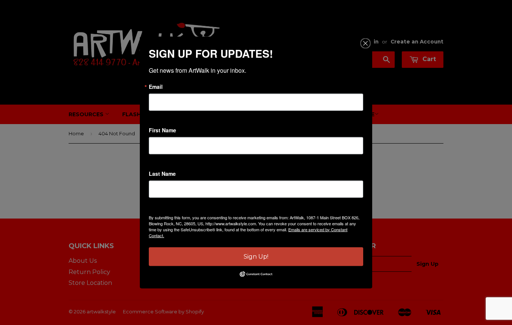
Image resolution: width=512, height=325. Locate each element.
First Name (162, 129)
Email (156, 86)
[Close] (365, 43)
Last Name (162, 173)
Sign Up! (256, 256)
